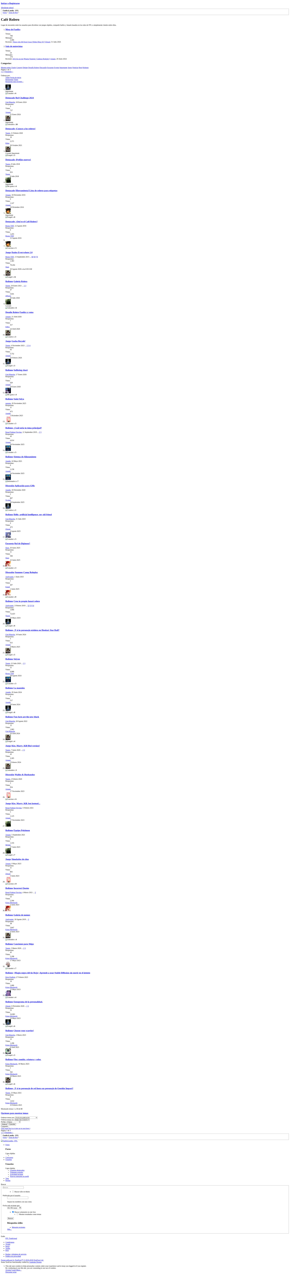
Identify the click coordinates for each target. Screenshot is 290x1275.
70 (37, 257)
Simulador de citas (20, 859)
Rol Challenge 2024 (25, 98)
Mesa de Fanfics (12, 29)
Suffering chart (21, 370)
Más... (9, 1229)
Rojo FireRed (10, 977)
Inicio (7, 1246)
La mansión (19, 688)
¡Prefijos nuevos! (23, 159)
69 (35, 257)
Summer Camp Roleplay (26, 572)
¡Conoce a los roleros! (25, 128)
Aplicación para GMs (25, 486)
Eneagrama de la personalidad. (28, 1002)
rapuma (8, 403)
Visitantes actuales (16, 1172)
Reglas (7, 1180)
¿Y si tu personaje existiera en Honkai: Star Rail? (36, 630)
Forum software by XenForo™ (22, 1260)
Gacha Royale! (18, 341)
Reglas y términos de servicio (15, 1254)
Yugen (7, 133)
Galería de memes (22, 915)
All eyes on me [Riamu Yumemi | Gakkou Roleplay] (31, 59)
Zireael (47, 42)
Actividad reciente (16, 1174)
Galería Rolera (20, 281)
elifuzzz (8, 296)
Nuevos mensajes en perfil (19, 1176)
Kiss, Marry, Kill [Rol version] (26, 746)
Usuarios (8, 1160)
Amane (53, 59)
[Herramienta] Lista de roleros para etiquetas (36, 190)
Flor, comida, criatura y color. (27, 1059)
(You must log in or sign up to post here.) (15, 1128)
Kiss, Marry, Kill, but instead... (26, 803)
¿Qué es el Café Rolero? (27, 221)
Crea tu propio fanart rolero (27, 601)
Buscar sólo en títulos (22, 1192)
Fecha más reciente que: (11, 1206)
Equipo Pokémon (22, 830)
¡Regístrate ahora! (7, 8)
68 (32, 257)
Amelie (8, 413)
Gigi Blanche (10, 102)
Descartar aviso (10, 1272)
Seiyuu (17, 659)
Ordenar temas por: (8, 1118)
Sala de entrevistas (14, 46)
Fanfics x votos (26, 312)
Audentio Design (35, 1262)
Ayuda (7, 1244)
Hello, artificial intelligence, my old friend (33, 514)
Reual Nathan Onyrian (13, 432)
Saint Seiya (19, 399)
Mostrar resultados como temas (30, 1214)
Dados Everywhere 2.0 (22, 252)
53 (31, 606)
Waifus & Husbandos (25, 774)
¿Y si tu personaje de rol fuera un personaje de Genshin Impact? (43, 1088)
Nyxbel (8, 500)
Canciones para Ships (24, 944)
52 (28, 606)
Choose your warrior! (24, 1030)
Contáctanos (9, 1242)
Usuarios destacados (17, 1170)
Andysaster (9, 577)
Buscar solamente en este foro (25, 1212)
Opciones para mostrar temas (14, 1113)
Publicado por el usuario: (12, 1195)
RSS (7, 1250)
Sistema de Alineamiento (25, 457)
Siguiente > (9, 72)
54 (33, 606)
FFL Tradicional (11, 1238)
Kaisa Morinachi (11, 903)
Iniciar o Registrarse (10, 3)
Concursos (9, 1157)
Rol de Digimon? (22, 543)
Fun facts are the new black (26, 717)
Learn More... (16, 1270)
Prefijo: (3, 1122)
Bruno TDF (9, 226)
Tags (7, 1178)
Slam (7, 267)
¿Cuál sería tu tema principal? (28, 428)
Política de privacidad (13, 1256)
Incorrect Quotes (21, 888)
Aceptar (8, 1270)
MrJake (8, 845)
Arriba (7, 1248)
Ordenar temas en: (7, 1120)
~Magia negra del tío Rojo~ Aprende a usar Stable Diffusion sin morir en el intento (52, 973)
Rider (7, 143)
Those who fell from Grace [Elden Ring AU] (29, 42)
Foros (7, 1145)
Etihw (7, 327)
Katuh (7, 587)
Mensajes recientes (18, 1227)
